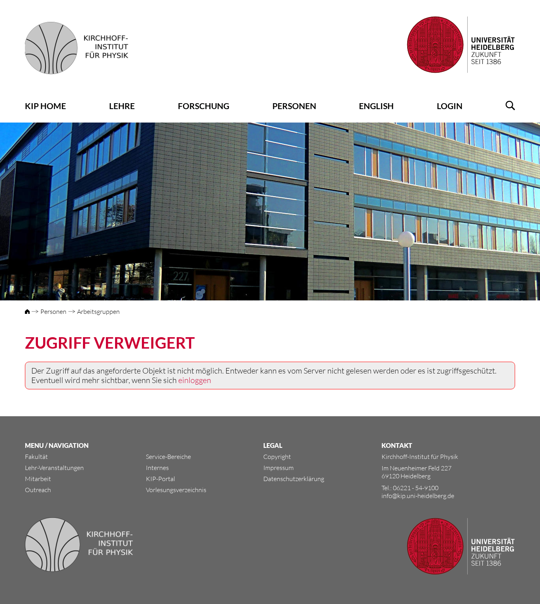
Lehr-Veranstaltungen (54, 468)
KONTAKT (396, 445)
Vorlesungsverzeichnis (176, 490)
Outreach (38, 490)
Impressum (278, 468)
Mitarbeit (38, 479)
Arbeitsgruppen (98, 311)
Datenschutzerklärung (293, 479)
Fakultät (36, 457)
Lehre (122, 106)
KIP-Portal (160, 479)
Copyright (277, 457)
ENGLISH (376, 106)
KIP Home (45, 106)
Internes (157, 468)
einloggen (194, 380)
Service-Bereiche (168, 457)
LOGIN (450, 106)
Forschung (203, 106)
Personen (294, 106)
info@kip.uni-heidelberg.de (417, 496)
